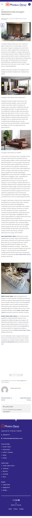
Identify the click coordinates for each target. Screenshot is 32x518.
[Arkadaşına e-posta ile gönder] (19, 375)
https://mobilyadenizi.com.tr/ (10, 342)
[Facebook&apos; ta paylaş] (13, 375)
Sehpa (5, 458)
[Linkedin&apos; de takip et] (18, 500)
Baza (4, 477)
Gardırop (5, 468)
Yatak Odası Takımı (9, 466)
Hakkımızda (6, 485)
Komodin (5, 474)
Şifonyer (5, 471)
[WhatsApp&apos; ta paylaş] (10, 375)
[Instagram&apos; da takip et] (15, 500)
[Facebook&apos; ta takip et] (13, 500)
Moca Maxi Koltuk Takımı (23, 254)
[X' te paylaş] (16, 375)
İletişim (5, 490)
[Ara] (29, 4)
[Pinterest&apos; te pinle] (21, 375)
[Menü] (2, 4)
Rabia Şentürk (4, 18)
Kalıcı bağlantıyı (21, 380)
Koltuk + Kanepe (8, 452)
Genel (2, 9)
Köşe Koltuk (6, 449)
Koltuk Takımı (7, 447)
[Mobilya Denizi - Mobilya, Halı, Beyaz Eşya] (16, 4)
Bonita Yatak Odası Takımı (22, 330)
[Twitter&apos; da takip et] (17, 500)
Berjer (4, 455)
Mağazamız (6, 487)
